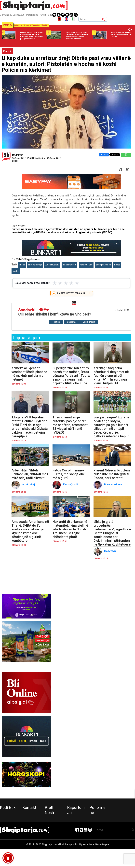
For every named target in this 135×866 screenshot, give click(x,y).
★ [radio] (54, 283)
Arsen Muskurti (52, 265)
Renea (117, 265)
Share (105, 154)
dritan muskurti (69, 265)
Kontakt (29, 807)
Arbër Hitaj (29, 484)
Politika (56, 322)
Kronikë (7, 51)
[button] (8, 858)
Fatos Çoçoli (70, 484)
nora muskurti (86, 265)
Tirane (22, 265)
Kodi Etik (8, 807)
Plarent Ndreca (113, 484)
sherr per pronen (103, 265)
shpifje (16, 271)
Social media (89, 322)
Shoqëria (71, 322)
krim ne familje (35, 265)
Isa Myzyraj (111, 551)
